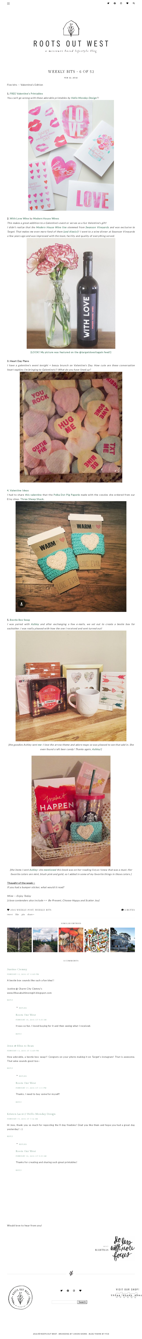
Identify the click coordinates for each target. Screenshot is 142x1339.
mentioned (50, 869)
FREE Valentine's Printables (26, 93)
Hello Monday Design (84, 97)
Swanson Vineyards (97, 227)
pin (23, 914)
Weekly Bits (43, 910)
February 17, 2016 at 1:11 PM (31, 1088)
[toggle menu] (8, 3)
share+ (30, 914)
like (17, 914)
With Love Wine (19, 218)
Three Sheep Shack (32, 499)
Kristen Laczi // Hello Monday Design (31, 1114)
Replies (23, 1008)
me (39, 744)
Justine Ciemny (17, 969)
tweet (10, 914)
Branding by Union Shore (73, 1334)
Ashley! (96, 749)
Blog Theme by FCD (99, 1334)
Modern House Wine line (50, 227)
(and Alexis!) (70, 231)
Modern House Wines (46, 218)
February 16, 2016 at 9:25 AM (31, 1020)
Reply (10, 1000)
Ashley (35, 624)
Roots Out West (26, 1014)
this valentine (33, 494)
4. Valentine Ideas (18, 490)
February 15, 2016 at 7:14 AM (22, 1119)
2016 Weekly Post (22, 910)
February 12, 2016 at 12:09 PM (23, 974)
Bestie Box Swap (20, 619)
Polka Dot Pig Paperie (67, 494)
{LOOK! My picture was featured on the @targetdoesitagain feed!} (71, 352)
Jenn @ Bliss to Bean (20, 1045)
